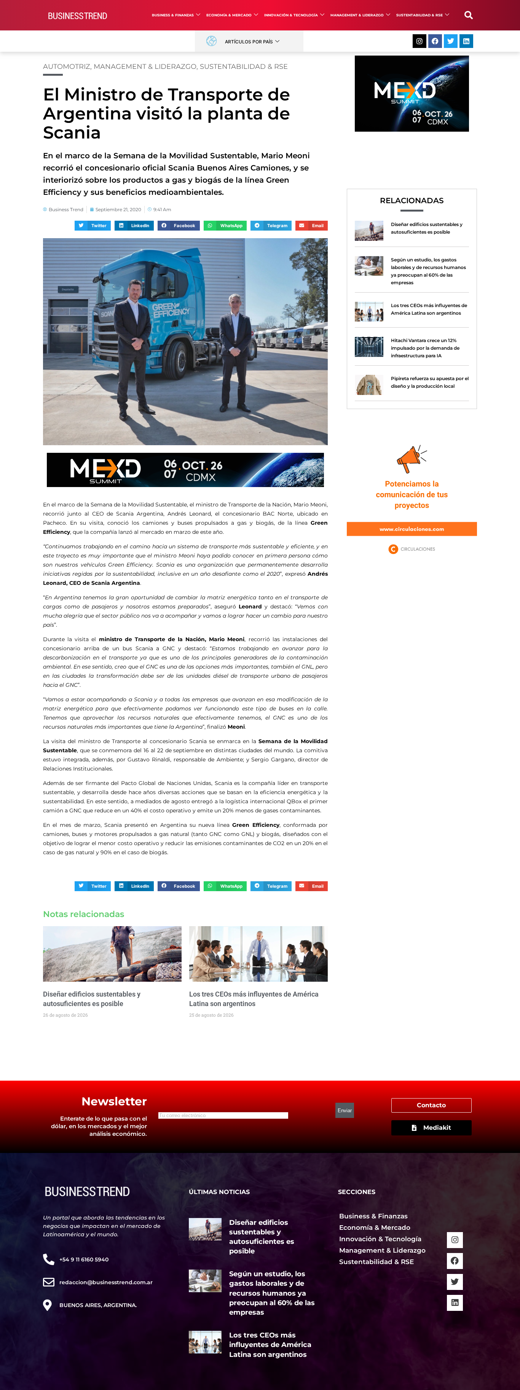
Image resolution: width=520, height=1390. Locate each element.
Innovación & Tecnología (291, 15)
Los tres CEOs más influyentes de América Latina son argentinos (270, 1344)
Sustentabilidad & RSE (419, 15)
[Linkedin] (466, 41)
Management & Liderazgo (357, 15)
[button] (468, 15)
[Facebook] (435, 41)
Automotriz (66, 66)
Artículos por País (249, 42)
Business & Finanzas (173, 15)
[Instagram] (419, 41)
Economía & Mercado (229, 15)
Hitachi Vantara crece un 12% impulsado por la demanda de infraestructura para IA (425, 348)
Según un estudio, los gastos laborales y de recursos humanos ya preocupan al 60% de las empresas (272, 1293)
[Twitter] (451, 41)
